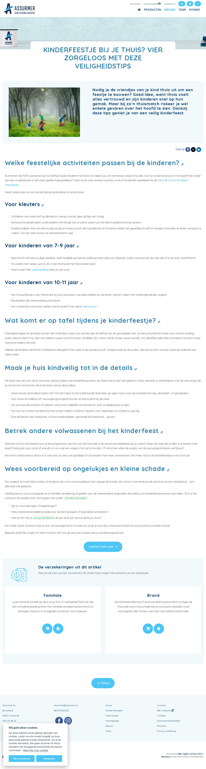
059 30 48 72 (9, 720)
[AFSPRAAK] (58, 628)
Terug (105, 683)
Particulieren (112, 715)
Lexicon (135, 4)
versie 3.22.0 (196, 754)
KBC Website (164, 710)
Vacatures (152, 4)
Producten (152, 9)
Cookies (161, 715)
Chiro (161, 180)
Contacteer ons (101, 546)
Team (182, 9)
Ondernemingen (114, 710)
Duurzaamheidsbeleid (168, 720)
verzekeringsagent (76, 498)
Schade (194, 9)
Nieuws (169, 9)
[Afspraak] (190, 3)
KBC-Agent (183, 754)
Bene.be (165, 756)
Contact (170, 4)
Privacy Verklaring (166, 731)
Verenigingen (112, 720)
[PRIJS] (47, 628)
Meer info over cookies (35, 750)
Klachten (161, 725)
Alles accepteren (21, 758)
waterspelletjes (41, 269)
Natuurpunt (90, 306)
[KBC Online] (198, 3)
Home (108, 705)
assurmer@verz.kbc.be (66, 705)
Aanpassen (49, 758)
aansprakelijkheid (43, 517)
